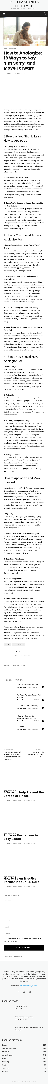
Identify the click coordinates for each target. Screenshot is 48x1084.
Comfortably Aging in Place (24, 1017)
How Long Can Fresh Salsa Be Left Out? (29, 1027)
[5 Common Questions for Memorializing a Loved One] (9, 719)
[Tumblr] (26, 671)
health (7, 645)
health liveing (18, 645)
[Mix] (37, 671)
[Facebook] (6, 671)
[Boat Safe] (9, 729)
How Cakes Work (21, 1006)
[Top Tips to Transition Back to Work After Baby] (9, 698)
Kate (9, 74)
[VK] (42, 671)
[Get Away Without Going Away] (9, 708)
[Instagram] (24, 992)
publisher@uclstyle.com (28, 986)
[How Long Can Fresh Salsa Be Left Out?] (7, 1030)
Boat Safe (20, 727)
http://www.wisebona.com (22, 656)
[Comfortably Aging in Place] (7, 1020)
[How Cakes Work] (7, 1009)
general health (10, 48)
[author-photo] (5, 800)
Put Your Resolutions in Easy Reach (21, 837)
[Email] (21, 671)
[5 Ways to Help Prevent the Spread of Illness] (24, 775)
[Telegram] (31, 671)
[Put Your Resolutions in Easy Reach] (24, 818)
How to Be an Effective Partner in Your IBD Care (21, 880)
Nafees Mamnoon (14, 800)
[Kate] (5, 74)
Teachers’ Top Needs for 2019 (27, 684)
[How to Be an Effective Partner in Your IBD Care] (24, 861)
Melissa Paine (21, 687)
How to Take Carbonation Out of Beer (35, 754)
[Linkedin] (16, 671)
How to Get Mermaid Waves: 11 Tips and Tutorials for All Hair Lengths (13, 755)
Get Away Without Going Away (27, 705)
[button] (3, 14)
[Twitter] (11, 671)
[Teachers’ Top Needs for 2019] (9, 687)
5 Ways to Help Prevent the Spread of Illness (24, 794)
